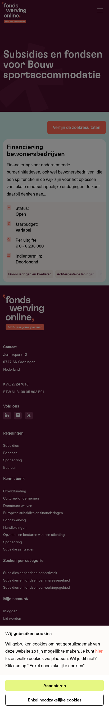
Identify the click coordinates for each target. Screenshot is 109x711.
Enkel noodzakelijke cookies (54, 699)
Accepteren (54, 685)
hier (99, 651)
